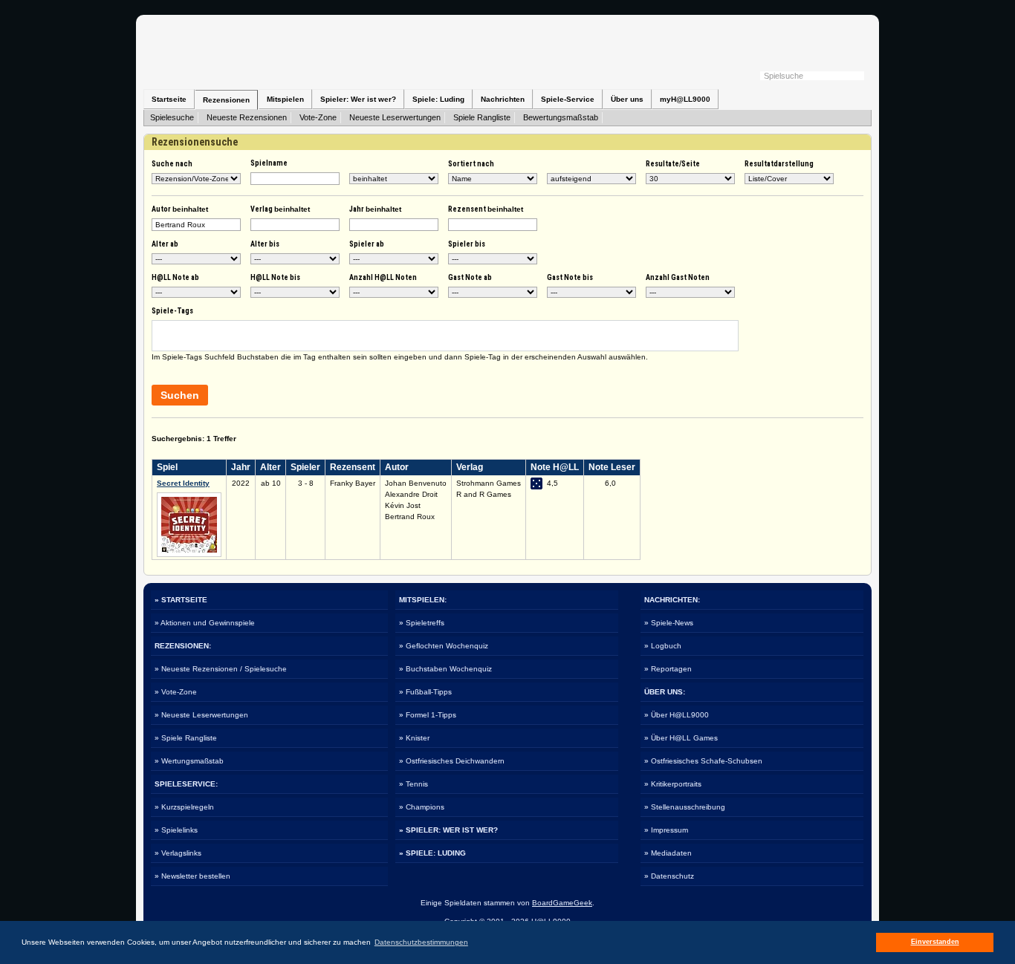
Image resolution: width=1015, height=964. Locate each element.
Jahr (375, 209)
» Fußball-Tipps (425, 692)
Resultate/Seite (673, 164)
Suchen (179, 395)
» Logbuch (662, 646)
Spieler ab (366, 244)
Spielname (269, 163)
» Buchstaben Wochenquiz (445, 669)
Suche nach (172, 164)
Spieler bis (466, 244)
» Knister (414, 738)
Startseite (169, 99)
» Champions (421, 807)
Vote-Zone (318, 117)
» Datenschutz (669, 876)
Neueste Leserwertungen (395, 117)
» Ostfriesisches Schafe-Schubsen (703, 761)
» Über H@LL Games (681, 738)
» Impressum (666, 830)
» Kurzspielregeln (184, 807)
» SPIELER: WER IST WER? (448, 830)
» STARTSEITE (181, 600)
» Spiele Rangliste (186, 738)
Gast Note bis (570, 277)
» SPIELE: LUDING (432, 853)
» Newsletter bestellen (192, 876)
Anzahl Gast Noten (678, 277)
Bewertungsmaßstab (560, 117)
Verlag (280, 209)
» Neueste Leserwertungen (201, 715)
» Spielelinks (176, 830)
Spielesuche (172, 117)
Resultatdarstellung (779, 164)
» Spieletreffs (421, 623)
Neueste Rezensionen (247, 117)
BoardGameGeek (562, 903)
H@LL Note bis (275, 277)
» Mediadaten (668, 853)
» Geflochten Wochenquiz (443, 646)
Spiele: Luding (438, 99)
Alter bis (264, 244)
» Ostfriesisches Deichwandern (452, 761)
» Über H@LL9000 (676, 715)
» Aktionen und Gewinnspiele (205, 623)
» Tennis (413, 784)
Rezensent (485, 209)
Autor (180, 209)
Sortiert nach (471, 164)
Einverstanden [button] (935, 941)
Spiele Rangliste (481, 117)
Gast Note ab (470, 277)
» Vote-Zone (176, 692)
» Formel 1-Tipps (427, 715)
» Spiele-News (668, 623)
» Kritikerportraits (672, 784)
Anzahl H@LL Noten (383, 277)
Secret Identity (183, 483)
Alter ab (165, 244)
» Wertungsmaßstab (189, 761)
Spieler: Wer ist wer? (358, 99)
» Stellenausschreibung (684, 807)
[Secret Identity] (189, 554)
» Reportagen (668, 669)
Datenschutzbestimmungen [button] (421, 942)
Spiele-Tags (172, 311)
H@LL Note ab (175, 277)
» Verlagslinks (178, 853)
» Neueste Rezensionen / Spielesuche (221, 669)
